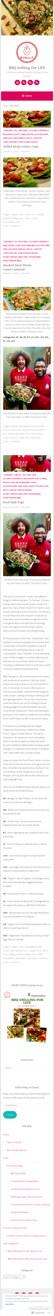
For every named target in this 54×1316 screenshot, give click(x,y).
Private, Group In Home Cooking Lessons (26, 1235)
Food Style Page (13, 502)
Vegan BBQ (35, 256)
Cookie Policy (9, 1304)
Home (6, 1134)
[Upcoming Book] (36, 82)
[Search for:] (27, 1067)
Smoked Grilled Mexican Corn (25, 1189)
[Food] (23, 82)
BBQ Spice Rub (18, 1173)
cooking (31, 951)
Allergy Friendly (39, 130)
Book (30, 134)
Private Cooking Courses (15, 1227)
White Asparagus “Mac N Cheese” (27, 1196)
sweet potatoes (10, 438)
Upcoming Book (11, 1243)
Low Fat (37, 138)
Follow (10, 1114)
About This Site (14, 1142)
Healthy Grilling (10, 218)
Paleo (34, 142)
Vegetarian (36, 438)
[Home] (17, 82)
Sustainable (8, 222)
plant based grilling (15, 256)
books (41, 426)
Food (33, 482)
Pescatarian (25, 490)
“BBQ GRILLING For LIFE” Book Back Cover (27, 1258)
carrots (6, 430)
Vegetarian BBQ (12, 260)
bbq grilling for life (28, 426)
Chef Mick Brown (25, 245)
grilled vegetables (14, 138)
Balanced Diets (12, 134)
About (18, 474)
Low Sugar (24, 142)
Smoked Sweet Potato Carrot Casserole (30, 1204)
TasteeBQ (25, 151)
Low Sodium (10, 142)
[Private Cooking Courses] (30, 82)
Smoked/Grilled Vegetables (24, 1181)
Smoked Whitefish (19, 1212)
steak (33, 218)
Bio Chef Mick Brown (17, 1150)
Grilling (40, 214)
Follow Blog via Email (27, 1087)
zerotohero (43, 958)
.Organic (8, 130)
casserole (15, 430)
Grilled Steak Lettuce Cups (20, 146)
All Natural (21, 130)
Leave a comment (11, 226)
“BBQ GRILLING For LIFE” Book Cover (24, 1251)
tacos (18, 222)
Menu (29, 95)
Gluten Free (41, 134)
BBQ (24, 134)
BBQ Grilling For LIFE (27, 68)
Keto (29, 138)
